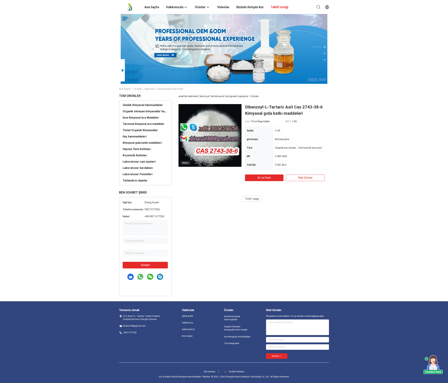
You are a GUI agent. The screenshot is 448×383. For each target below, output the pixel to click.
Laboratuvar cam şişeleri (139, 161)
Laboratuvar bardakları (138, 168)
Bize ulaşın (187, 336)
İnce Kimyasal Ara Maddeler (141, 117)
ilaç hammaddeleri (134, 136)
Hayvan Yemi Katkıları (137, 149)
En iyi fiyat (264, 177)
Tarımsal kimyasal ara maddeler (143, 124)
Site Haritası (209, 371)
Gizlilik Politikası (236, 371)
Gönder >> (277, 356)
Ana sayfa (125, 88)
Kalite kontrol (188, 329)
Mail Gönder (305, 177)
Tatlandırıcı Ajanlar (135, 180)
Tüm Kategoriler (231, 343)
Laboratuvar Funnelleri (137, 174)
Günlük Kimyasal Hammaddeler (143, 105)
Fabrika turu (187, 323)
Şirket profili (187, 316)
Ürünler (138, 88)
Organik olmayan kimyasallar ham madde (145, 111)
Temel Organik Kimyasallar (140, 130)
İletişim (145, 265)
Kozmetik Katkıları (135, 155)
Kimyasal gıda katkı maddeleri (142, 142)
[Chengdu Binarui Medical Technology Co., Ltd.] (129, 6)
